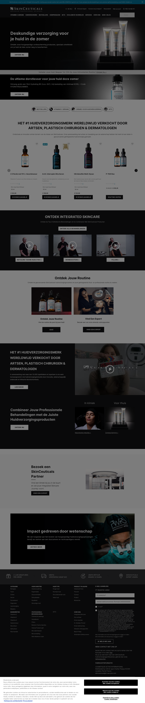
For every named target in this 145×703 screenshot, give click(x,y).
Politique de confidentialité (13, 701)
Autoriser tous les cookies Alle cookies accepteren (111, 682)
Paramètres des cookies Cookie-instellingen (111, 698)
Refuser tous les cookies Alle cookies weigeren (111, 691)
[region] (72, 690)
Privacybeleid (27, 701)
